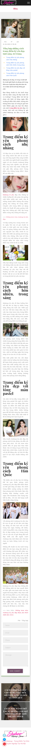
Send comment (15, 671)
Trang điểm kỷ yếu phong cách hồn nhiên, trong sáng (15, 64)
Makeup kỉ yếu (8, 195)
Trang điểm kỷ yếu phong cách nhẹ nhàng (15, 58)
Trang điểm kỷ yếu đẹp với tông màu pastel (15, 69)
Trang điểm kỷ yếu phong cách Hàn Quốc (15, 74)
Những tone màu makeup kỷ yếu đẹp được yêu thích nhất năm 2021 (15, 612)
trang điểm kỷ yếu (15, 108)
